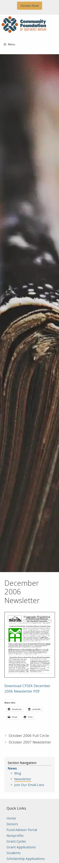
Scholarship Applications (26, 858)
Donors (12, 824)
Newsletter (22, 779)
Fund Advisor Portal (22, 830)
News (12, 768)
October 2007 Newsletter (30, 742)
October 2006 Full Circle (29, 735)
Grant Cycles (16, 841)
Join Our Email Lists (29, 785)
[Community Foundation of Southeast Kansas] (24, 24)
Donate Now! (29, 6)
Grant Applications (21, 847)
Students (14, 853)
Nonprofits (15, 835)
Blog (17, 773)
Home (11, 818)
